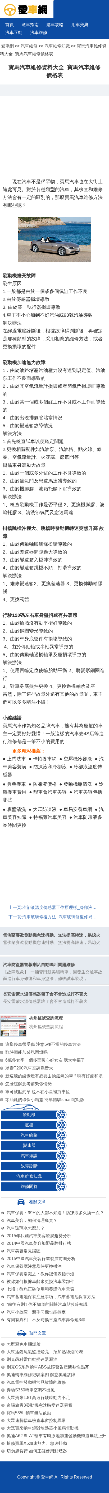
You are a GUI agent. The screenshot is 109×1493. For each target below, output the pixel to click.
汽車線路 (29, 1135)
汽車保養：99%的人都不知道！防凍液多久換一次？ (55, 1213)
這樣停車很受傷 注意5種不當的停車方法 (43, 1044)
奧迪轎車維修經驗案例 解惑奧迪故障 (41, 1374)
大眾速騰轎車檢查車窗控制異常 (36, 1420)
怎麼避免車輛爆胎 (23, 1344)
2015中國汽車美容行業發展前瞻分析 (41, 1258)
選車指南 (30, 24)
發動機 (29, 1114)
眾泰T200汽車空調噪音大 (29, 1068)
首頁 (9, 24)
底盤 (29, 1125)
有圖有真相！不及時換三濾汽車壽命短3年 (46, 1319)
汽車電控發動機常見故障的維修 (36, 1382)
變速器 (29, 1145)
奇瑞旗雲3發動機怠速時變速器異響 (39, 1405)
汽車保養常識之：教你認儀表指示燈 (40, 1274)
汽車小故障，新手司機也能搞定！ (38, 1312)
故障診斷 (29, 1166)
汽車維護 (29, 1155)
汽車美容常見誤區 (23, 1251)
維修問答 (29, 1186)
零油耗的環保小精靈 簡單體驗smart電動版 (44, 1099)
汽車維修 (38, 32)
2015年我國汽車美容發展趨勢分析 (39, 1235)
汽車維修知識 (57, 46)
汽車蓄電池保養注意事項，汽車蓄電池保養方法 (51, 1297)
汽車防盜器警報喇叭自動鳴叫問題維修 (39, 964)
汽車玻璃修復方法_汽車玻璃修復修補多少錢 (63, 917)
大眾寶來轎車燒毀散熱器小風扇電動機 (43, 1428)
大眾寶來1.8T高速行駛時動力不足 (38, 1397)
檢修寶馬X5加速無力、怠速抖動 (37, 1443)
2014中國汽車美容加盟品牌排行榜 (39, 1243)
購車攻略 (55, 24)
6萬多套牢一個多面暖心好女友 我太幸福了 (45, 1060)
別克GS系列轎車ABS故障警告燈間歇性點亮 (48, 1367)
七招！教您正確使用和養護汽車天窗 (40, 1289)
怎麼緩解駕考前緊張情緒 (28, 1084)
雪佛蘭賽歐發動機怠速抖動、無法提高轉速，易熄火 (51, 935)
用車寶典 (79, 24)
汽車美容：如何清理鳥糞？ (32, 1220)
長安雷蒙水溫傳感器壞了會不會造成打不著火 (45, 994)
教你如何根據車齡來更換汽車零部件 (40, 1281)
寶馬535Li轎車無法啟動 (29, 1413)
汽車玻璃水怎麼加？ (26, 1228)
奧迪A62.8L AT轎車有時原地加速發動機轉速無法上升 (56, 1436)
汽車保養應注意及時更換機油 (34, 1266)
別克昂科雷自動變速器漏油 (32, 1359)
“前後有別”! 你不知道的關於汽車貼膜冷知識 (47, 1304)
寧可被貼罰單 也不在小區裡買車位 (37, 1091)
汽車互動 (13, 32)
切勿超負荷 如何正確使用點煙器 (37, 1451)
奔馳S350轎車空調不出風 (31, 1390)
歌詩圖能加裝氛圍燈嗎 (26, 1052)
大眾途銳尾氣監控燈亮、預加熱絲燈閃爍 (45, 1352)
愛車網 (7, 46)
